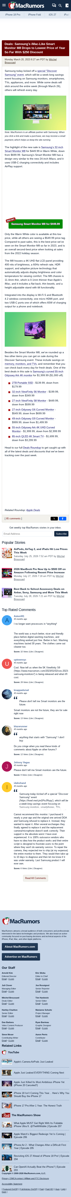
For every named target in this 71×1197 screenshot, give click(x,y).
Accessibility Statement (12, 1184)
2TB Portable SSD (22, 382)
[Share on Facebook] (62, 518)
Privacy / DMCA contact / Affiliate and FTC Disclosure (25, 1178)
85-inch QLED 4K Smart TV (28, 436)
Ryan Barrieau (42, 1022)
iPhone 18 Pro (12, 14)
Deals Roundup (32, 447)
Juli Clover (7, 985)
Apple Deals (33, 510)
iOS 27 (52, 14)
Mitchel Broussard (10, 998)
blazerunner (20, 726)
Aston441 (19, 616)
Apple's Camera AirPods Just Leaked (33, 1061)
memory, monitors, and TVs (21, 363)
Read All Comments (35, 878)
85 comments (13, 518)
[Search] (61, 6)
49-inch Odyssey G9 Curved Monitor (33, 418)
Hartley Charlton (9, 1010)
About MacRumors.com (20, 946)
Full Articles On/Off (28, 1189)
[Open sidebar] (67, 6)
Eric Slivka (40, 973)
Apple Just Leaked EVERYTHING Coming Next (39, 1072)
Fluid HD (49, 1189)
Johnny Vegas (22, 762)
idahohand (20, 783)
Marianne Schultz (44, 1010)
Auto (58, 1189)
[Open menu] (4, 5)
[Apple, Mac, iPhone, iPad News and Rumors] (26, 9)
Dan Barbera (8, 1022)
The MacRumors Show (26, 1115)
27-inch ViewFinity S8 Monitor (29, 400)
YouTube (13, 1052)
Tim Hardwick (42, 998)
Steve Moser (7, 1034)
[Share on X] (54, 518)
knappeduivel (21, 690)
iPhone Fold (34, 14)
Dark (4, 1192)
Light (63, 1189)
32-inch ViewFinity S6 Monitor (29, 391)
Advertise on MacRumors (21, 956)
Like (31, 652)
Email (4, 979)
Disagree (39, 652)
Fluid (42, 1189)
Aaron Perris (41, 1034)
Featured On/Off (10, 1189)
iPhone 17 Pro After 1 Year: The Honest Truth (38, 1105)
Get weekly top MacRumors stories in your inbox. (35, 527)
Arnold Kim (7, 973)
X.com (11, 979)
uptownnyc (20, 659)
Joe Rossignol (42, 985)
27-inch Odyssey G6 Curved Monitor (33, 409)
